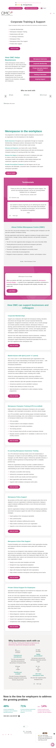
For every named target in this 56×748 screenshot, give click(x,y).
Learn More (12, 291)
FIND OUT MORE (11, 173)
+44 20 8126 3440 (21, 2)
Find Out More (14, 48)
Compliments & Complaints (8, 731)
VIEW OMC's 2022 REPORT (10, 716)
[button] (54, 13)
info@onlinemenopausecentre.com (33, 2)
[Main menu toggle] (50, 13)
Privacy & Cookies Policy (48, 730)
